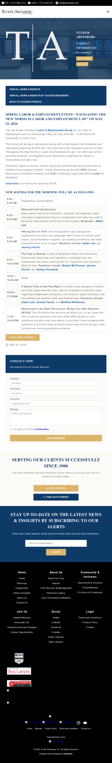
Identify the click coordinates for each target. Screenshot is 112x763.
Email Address (85, 53)
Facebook (56, 627)
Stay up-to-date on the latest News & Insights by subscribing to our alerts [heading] (56, 520)
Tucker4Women (90, 588)
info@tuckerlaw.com (69, 3)
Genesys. (68, 754)
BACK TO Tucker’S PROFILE (25, 102)
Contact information (86, 45)
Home (22, 578)
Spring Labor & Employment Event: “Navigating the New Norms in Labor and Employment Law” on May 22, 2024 (56, 119)
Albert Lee (27, 302)
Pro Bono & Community (90, 592)
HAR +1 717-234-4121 (42, 3)
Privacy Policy (90, 622)
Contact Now (21, 361)
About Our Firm (56, 578)
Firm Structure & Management (56, 588)
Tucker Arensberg (85, 35)
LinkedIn (56, 622)
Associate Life (21, 622)
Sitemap (38, 728)
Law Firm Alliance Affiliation (56, 598)
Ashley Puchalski (47, 269)
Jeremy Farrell (30, 247)
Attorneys (22, 583)
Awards (56, 583)
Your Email (14, 399)
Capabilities (57, 488)
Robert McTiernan (73, 265)
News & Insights (21, 593)
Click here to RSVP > (22, 337)
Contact (90, 627)
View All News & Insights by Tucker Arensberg (39, 95)
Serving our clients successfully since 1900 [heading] (56, 463)
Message (14, 409)
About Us (22, 598)
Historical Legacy (56, 593)
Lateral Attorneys (22, 618)
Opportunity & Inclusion (90, 583)
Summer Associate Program (21, 627)
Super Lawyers (56, 637)
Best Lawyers (56, 642)
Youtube (56, 632)
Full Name (14, 379)
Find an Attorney (57, 497)
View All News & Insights (24, 89)
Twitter (55, 618)
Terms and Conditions (90, 618)
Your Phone (15, 389)
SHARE (83, 64)
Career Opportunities (22, 632)
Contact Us (22, 603)
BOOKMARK (85, 58)
